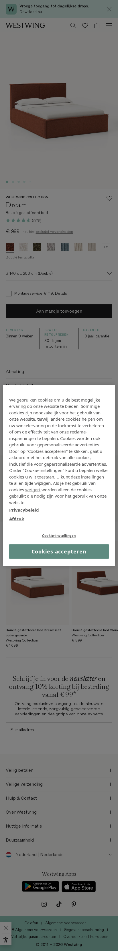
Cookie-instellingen (59, 535)
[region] (59, 475)
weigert (32, 489)
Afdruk (16, 518)
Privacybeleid (24, 510)
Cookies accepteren (59, 551)
